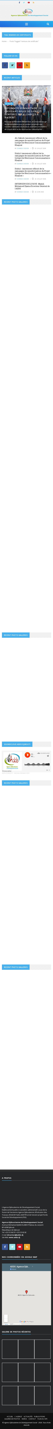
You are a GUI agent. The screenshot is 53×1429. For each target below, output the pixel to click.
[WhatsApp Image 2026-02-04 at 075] (38, 482)
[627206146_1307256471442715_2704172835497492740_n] (38, 597)
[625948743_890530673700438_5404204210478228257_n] (14, 541)
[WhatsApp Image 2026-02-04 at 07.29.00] (14, 370)
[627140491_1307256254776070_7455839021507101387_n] (14, 597)
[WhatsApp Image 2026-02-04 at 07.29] (38, 407)
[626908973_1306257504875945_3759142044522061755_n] (38, 669)
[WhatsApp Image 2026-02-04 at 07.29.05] (38, 351)
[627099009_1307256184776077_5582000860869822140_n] (38, 579)
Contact (32, 1419)
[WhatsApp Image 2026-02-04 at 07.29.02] (38, 370)
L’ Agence (18, 1416)
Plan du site (42, 1419)
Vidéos (24, 1419)
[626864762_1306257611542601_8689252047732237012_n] (38, 650)
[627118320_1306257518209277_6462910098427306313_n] (38, 706)
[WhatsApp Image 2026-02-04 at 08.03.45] (14, 351)
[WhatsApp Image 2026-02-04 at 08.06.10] (14, 445)
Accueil (10, 1416)
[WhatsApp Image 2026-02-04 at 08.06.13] (14, 463)
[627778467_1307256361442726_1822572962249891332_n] (38, 541)
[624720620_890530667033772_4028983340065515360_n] (38, 560)
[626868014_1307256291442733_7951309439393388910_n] (38, 503)
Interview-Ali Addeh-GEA (21, 773)
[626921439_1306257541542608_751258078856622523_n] (14, 688)
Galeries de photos (12, 1419)
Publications (39, 1416)
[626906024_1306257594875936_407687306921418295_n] (14, 669)
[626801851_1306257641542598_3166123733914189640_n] (14, 650)
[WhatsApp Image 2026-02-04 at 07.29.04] (14, 388)
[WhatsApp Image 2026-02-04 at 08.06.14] (38, 463)
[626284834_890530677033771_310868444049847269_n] (14, 560)
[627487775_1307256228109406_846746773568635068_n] (14, 616)
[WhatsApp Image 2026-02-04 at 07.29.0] (14, 426)
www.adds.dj (14, 1237)
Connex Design (23, 148)
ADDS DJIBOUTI (7, 773)
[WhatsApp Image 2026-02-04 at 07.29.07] (38, 426)
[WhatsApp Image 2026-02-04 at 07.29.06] (14, 407)
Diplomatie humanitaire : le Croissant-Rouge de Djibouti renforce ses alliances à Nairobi (23, 113)
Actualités (9, 104)
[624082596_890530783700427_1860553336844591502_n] (38, 522)
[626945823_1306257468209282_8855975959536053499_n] (38, 688)
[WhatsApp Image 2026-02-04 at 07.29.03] (38, 388)
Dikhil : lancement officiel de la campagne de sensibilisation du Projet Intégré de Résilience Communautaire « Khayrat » (33, 172)
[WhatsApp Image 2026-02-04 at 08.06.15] (14, 482)
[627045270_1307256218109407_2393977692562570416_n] (14, 579)
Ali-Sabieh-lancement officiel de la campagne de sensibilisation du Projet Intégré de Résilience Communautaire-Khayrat (33, 141)
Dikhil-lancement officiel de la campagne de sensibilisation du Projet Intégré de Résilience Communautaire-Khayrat (33, 157)
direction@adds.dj (15, 1235)
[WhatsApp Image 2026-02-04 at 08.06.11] (38, 445)
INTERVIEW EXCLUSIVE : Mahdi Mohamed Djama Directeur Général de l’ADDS (32, 186)
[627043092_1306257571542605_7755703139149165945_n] (14, 706)
